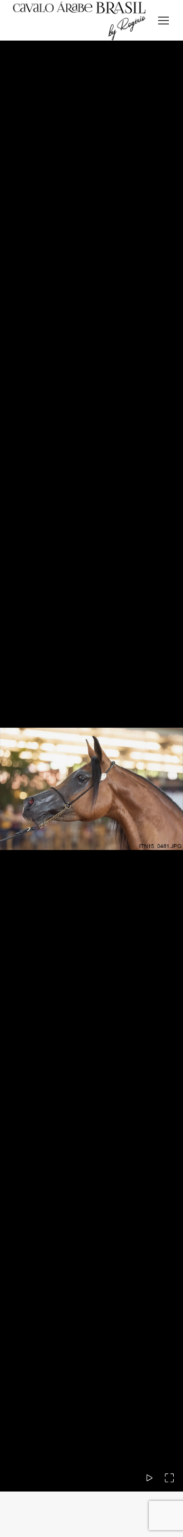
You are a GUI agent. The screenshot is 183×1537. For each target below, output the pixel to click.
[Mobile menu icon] (163, 20)
